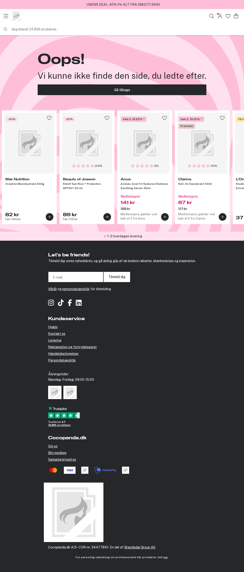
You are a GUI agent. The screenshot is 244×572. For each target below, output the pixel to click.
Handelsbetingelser (63, 354)
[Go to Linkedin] (79, 303)
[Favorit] (228, 16)
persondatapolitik (76, 289)
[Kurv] (236, 16)
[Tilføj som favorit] (49, 118)
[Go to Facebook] (70, 303)
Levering (54, 340)
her (165, 557)
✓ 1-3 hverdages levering (123, 236)
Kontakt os (56, 334)
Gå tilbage (122, 90)
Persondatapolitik (62, 360)
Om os (52, 446)
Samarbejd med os (62, 459)
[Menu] (7, 16)
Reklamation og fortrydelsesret (72, 347)
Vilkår (52, 289)
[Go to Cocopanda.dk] (16, 16)
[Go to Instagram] (51, 303)
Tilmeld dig (116, 277)
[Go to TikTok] (61, 303)
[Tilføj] (49, 217)
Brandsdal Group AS (139, 547)
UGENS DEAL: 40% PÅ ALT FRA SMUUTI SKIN (123, 4)
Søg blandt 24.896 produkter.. (34, 29)
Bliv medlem (57, 453)
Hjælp (53, 327)
